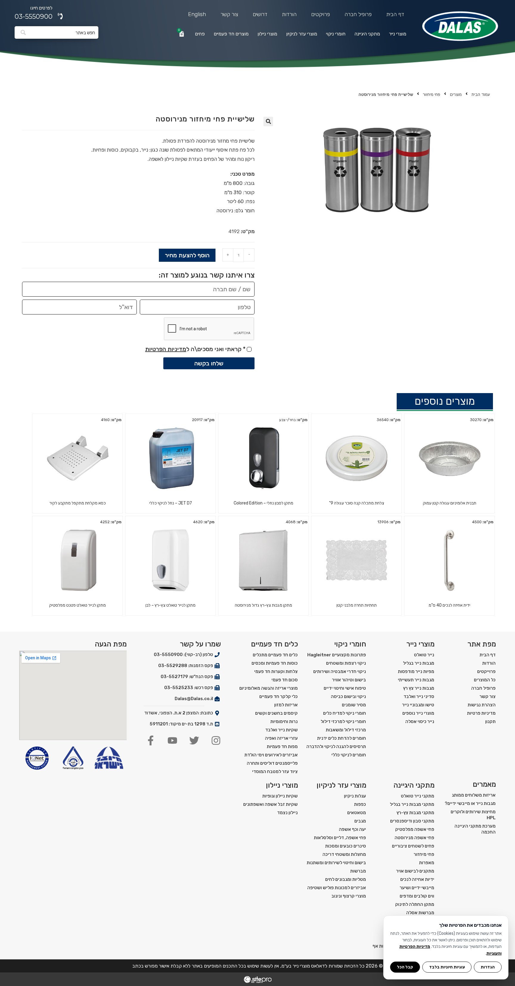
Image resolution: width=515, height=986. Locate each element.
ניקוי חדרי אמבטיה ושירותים (339, 671)
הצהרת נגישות (482, 705)
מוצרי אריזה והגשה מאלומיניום (268, 688)
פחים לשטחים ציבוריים (413, 846)
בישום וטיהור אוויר (349, 680)
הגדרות (488, 967)
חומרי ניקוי (335, 34)
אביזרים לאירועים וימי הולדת (271, 755)
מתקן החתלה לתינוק (414, 904)
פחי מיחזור (431, 94)
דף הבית (395, 14)
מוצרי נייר (397, 34)
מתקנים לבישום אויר (415, 871)
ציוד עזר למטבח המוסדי (275, 771)
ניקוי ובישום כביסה (348, 696)
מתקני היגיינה (367, 34)
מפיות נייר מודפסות (416, 671)
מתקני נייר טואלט (417, 796)
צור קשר (229, 14)
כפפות (360, 804)
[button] (268, 121)
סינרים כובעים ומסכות (345, 846)
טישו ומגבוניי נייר (418, 705)
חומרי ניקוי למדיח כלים (344, 713)
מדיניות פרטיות (481, 713)
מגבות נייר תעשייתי (416, 680)
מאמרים (484, 784)
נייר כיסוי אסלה (419, 721)
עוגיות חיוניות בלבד (447, 967)
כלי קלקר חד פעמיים (278, 696)
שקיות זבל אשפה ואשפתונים (270, 804)
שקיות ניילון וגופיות (280, 796)
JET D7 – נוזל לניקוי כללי (170, 503)
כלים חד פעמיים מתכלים (275, 655)
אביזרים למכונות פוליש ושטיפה (336, 887)
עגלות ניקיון (355, 796)
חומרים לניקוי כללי (348, 755)
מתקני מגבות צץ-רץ (415, 812)
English (197, 14)
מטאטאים (356, 812)
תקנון (490, 721)
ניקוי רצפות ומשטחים (346, 663)
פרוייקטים (486, 671)
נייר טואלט (424, 655)
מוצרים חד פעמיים (231, 34)
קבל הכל (405, 967)
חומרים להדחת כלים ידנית (341, 738)
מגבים (360, 821)
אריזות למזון (286, 705)
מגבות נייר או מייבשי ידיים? (470, 803)
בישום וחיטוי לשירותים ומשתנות (336, 862)
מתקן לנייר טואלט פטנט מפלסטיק (77, 605)
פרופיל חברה (358, 14)
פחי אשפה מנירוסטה (414, 837)
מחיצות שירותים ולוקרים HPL (473, 814)
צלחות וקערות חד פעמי (276, 671)
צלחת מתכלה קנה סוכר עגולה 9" (356, 503)
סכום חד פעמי (285, 680)
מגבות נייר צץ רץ (418, 688)
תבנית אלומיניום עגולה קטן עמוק (449, 503)
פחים (200, 34)
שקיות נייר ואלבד (281, 730)
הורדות (289, 14)
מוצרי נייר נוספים (418, 713)
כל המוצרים (485, 680)
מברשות (358, 871)
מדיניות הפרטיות (165, 349)
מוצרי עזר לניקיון (301, 34)
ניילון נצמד (287, 812)
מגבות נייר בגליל (418, 663)
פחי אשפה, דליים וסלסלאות (340, 837)
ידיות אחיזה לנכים (417, 879)
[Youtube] (172, 740)
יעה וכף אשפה (352, 829)
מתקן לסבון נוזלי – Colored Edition (263, 503)
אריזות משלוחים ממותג (474, 795)
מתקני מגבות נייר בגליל (412, 804)
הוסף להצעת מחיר (187, 255)
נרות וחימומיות (284, 721)
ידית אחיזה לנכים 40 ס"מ (449, 605)
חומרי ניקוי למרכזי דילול (343, 721)
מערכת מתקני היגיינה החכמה (475, 829)
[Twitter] (194, 740)
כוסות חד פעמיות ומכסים (275, 663)
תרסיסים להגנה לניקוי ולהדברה (336, 746)
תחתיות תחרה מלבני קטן (356, 605)
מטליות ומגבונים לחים (345, 879)
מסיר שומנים (354, 705)
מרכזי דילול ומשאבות (346, 730)
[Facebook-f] (151, 740)
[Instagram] (216, 740)
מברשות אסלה (420, 912)
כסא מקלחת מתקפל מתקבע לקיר (77, 503)
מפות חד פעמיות (282, 746)
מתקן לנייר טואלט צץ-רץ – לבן (170, 605)
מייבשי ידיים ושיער (417, 887)
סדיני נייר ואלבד (419, 696)
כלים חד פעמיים (274, 644)
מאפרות (426, 862)
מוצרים (456, 94)
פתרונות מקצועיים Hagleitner (336, 655)
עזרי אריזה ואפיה (281, 738)
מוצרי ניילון (267, 34)
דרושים (260, 14)
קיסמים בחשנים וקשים (276, 713)
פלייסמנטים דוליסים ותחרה (272, 763)
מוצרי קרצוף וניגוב (348, 896)
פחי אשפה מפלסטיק (414, 829)
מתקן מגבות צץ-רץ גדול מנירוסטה (263, 605)
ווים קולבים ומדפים (417, 896)
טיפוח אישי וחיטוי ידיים (345, 688)
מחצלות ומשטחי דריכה (344, 854)
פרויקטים (320, 14)
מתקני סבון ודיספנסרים (412, 821)
